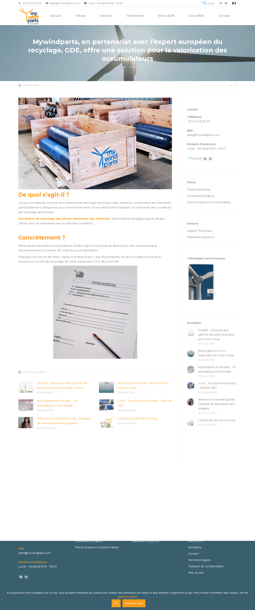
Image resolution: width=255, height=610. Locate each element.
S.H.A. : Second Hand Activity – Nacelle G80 (145, 403)
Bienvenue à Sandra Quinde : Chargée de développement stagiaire (64, 421)
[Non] (250, 599)
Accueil (121, 66)
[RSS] (226, 3)
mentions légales (127, 596)
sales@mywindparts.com (65, 3)
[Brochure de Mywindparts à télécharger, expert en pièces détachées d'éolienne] (201, 301)
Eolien (134, 66)
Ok (116, 603)
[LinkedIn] (221, 3)
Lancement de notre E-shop (138, 418)
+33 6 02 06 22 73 (32, 3)
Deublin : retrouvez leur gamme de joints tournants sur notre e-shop (62, 385)
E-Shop (210, 3)
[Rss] (205, 159)
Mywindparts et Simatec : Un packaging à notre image (57, 403)
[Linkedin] (210, 159)
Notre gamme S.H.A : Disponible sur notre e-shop (143, 385)
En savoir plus (134, 603)
